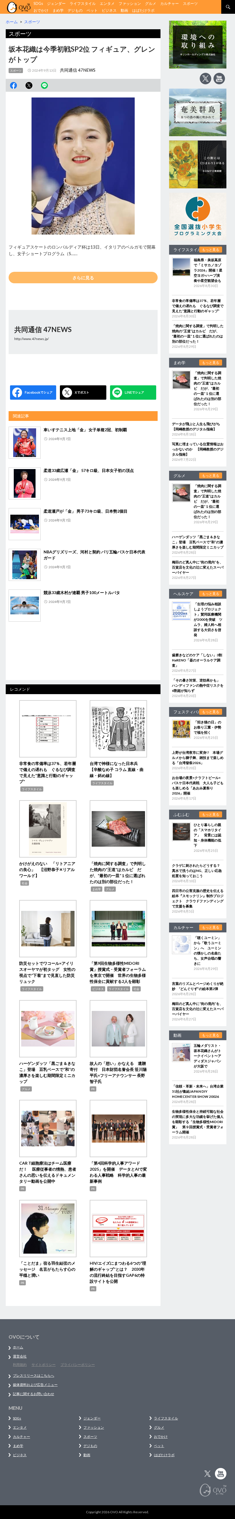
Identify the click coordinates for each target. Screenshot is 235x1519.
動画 (124, 10)
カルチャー (169, 3)
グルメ (150, 3)
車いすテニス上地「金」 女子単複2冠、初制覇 (85, 429)
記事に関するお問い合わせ (33, 1394)
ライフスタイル (83, 3)
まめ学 (58, 10)
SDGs (38, 3)
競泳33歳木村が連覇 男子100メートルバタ (82, 592)
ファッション (130, 3)
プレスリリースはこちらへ (33, 1375)
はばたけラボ (143, 10)
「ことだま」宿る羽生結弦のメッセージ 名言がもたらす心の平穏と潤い (47, 1269)
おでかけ (41, 10)
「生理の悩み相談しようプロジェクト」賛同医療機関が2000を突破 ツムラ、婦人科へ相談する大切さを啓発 (208, 619)
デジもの (75, 10)
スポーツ (190, 3)
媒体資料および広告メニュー (35, 1385)
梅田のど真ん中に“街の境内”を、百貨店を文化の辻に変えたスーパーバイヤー (198, 567)
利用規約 (20, 1364)
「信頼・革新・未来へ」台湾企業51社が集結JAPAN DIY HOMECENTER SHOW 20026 (198, 1091)
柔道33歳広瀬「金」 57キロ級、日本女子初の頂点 (89, 470)
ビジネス (109, 10)
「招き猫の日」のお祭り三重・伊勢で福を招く (207, 727)
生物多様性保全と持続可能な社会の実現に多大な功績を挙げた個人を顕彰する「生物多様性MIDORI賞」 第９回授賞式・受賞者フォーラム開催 (198, 1121)
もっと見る (210, 249)
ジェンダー (56, 3)
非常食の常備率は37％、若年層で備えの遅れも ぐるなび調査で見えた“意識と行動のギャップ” (198, 305)
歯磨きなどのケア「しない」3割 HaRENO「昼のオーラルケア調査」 (199, 660)
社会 (25, 883)
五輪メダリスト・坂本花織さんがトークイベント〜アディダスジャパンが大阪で (207, 1055)
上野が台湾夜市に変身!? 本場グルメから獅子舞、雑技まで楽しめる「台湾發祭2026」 (198, 757)
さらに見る (83, 277)
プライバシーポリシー (77, 1364)
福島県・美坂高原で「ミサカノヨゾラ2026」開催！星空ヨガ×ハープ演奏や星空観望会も (208, 270)
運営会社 (20, 1356)
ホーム (18, 1347)
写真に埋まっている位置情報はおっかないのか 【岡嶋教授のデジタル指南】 (198, 449)
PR (93, 1089)
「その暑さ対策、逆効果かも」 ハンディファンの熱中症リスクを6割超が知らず (198, 685)
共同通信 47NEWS (77, 70)
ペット (92, 10)
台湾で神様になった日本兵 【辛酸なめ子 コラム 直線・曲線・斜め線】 (117, 769)
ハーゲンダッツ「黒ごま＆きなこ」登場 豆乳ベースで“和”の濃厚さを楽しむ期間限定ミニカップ (198, 542)
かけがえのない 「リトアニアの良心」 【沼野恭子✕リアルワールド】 (47, 869)
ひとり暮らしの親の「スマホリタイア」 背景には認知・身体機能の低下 (207, 835)
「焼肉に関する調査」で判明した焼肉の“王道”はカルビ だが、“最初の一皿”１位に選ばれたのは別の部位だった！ (207, 388)
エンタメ (107, 3)
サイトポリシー (44, 1364)
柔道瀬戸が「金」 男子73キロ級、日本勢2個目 (86, 511)
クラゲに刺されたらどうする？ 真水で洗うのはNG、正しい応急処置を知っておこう (198, 870)
